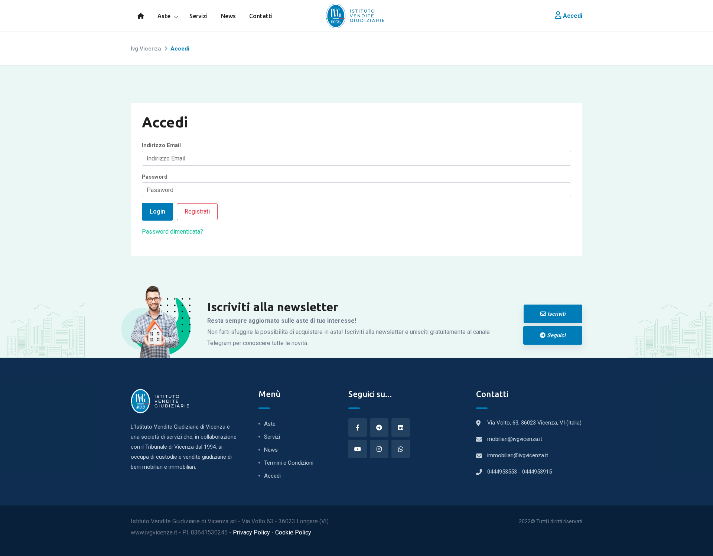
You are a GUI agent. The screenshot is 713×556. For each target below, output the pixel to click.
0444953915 (537, 471)
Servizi (198, 16)
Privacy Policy (252, 532)
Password (154, 176)
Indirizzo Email (161, 145)
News (228, 16)
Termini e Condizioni (288, 462)
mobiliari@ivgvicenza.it (514, 439)
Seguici (556, 335)
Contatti (261, 16)
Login (157, 211)
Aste (163, 16)
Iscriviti (556, 313)
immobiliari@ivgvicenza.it (517, 455)
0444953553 (502, 471)
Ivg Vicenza (146, 48)
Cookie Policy (293, 532)
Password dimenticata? (172, 231)
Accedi (571, 15)
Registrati (197, 211)
